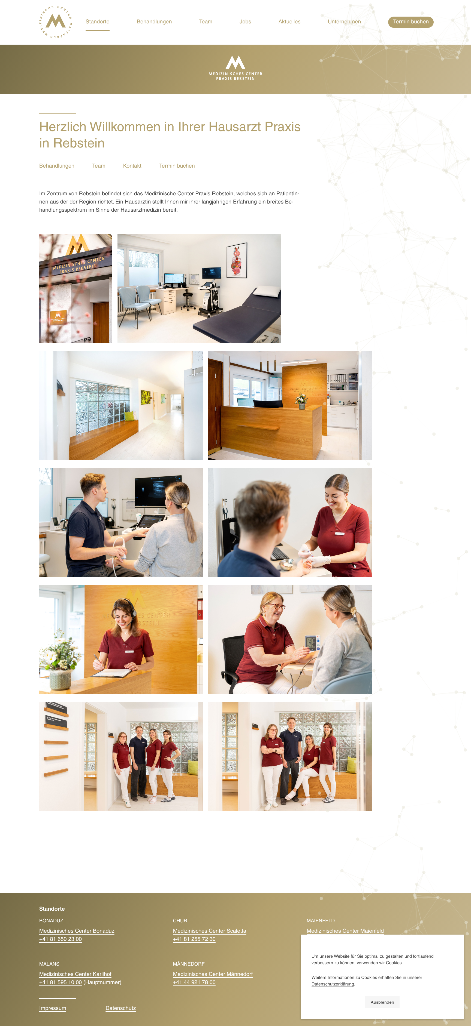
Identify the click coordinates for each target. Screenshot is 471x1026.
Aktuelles (290, 22)
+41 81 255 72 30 (194, 939)
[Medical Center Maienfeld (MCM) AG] (55, 22)
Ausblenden (382, 1002)
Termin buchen (177, 166)
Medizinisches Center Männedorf (213, 974)
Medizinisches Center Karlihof (75, 974)
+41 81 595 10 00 (60, 983)
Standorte (98, 22)
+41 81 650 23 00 (60, 939)
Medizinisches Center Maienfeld (345, 931)
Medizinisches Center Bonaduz (76, 931)
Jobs (245, 22)
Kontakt (132, 166)
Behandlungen (154, 22)
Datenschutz (120, 1008)
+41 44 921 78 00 (194, 983)
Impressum (52, 1008)
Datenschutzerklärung (333, 985)
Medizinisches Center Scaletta (209, 931)
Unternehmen (344, 22)
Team (206, 22)
